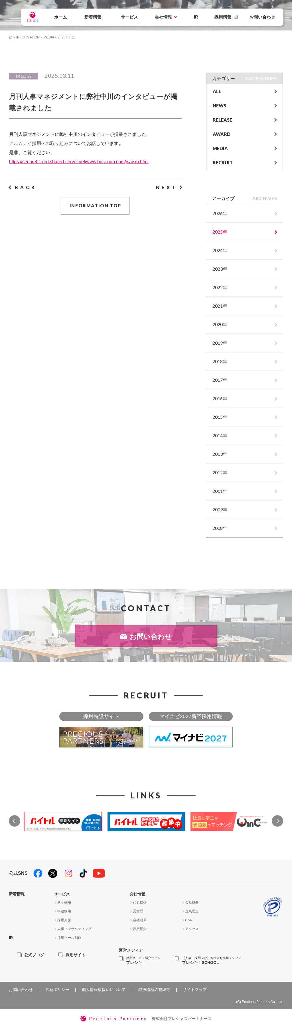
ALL (217, 91)
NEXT (166, 187)
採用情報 (223, 17)
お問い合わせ (262, 17)
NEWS (219, 105)
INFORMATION (28, 37)
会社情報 (163, 17)
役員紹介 (140, 929)
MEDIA (48, 37)
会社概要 (192, 902)
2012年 (219, 472)
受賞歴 (138, 911)
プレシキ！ (143, 961)
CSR (188, 920)
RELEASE (222, 119)
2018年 (219, 361)
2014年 (219, 435)
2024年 (219, 250)
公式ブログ (34, 955)
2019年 (219, 343)
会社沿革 (140, 920)
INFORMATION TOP (95, 205)
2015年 (219, 417)
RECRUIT (223, 162)
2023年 (219, 268)
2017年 (219, 380)
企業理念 (192, 911)
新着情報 (93, 17)
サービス (129, 17)
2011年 (219, 491)
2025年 (219, 231)
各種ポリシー (57, 989)
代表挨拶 (140, 902)
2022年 (219, 287)
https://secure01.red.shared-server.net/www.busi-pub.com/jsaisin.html (79, 161)
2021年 (219, 305)
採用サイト (76, 955)
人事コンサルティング (74, 929)
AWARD (221, 134)
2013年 (219, 454)
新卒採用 (64, 902)
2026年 (219, 213)
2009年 (219, 509)
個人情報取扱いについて (104, 989)
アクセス (192, 929)
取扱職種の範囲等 (154, 989)
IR (196, 17)
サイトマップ (195, 989)
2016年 (219, 398)
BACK (26, 187)
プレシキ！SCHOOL (212, 961)
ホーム (60, 17)
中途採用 (64, 911)
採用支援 (64, 920)
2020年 (219, 324)
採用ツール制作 (69, 938)
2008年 (219, 528)
